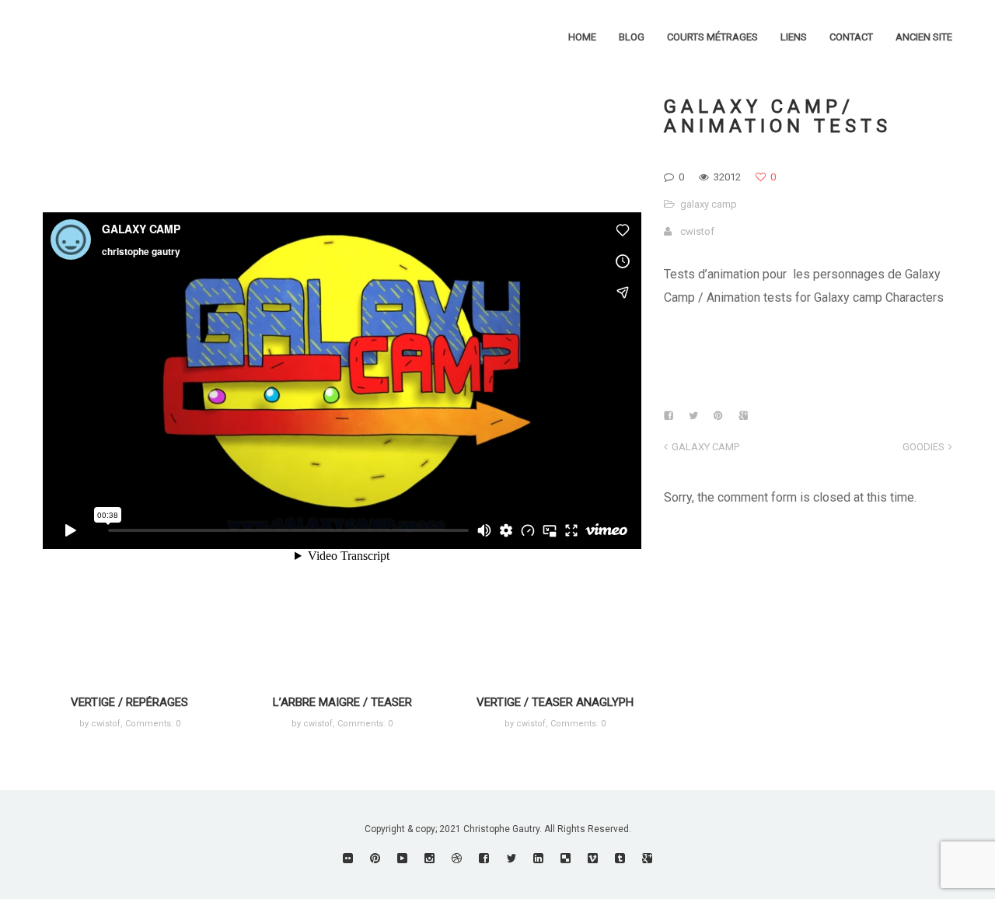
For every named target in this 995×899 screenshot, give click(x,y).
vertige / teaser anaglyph (555, 702)
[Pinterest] (375, 858)
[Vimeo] (593, 858)
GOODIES (923, 447)
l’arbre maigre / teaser (342, 702)
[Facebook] (484, 858)
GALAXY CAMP (705, 447)
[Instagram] (429, 858)
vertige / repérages (129, 702)
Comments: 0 (152, 724)
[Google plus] (647, 858)
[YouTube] (402, 858)
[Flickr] (348, 858)
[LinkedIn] (538, 858)
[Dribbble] (457, 858)
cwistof (697, 231)
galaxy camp (708, 204)
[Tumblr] (620, 858)
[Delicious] (565, 858)
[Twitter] (511, 858)
